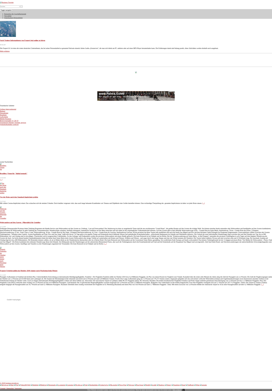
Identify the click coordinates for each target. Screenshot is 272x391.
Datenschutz (10, 388)
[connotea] (69, 385)
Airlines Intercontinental (8, 109)
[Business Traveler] (7, 2)
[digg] (11, 385)
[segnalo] (203, 385)
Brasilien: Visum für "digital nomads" (13, 173)
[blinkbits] (34, 385)
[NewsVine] (122, 385)
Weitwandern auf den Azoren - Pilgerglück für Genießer (20, 222)
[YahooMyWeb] (24, 385)
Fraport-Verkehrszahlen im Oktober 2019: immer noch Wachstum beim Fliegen (28, 271)
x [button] (183, 390)
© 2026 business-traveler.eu (9, 383)
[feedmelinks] (93, 385)
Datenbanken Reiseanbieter (13, 18)
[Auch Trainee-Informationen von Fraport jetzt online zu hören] (8, 36)
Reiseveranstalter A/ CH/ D (9, 121)
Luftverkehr (4, 117)
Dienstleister (4, 113)
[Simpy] (168, 385)
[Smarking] (176, 385)
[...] (1, 179)
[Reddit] (147, 385)
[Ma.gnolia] (113, 385)
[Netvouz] (130, 385)
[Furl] (16, 385)
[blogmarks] (51, 385)
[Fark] (85, 385)
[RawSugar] (139, 385)
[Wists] (197, 385)
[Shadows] (161, 385)
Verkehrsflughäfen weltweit (9, 124)
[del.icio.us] (4, 385)
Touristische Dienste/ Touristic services (13, 123)
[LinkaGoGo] (103, 385)
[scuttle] (153, 385)
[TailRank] (190, 385)
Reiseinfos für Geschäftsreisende (15, 14)
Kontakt (2, 388)
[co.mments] (60, 385)
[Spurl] (183, 385)
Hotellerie (3, 115)
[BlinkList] (43, 385)
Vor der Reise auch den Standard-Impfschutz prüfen (19, 197)
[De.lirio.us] (78, 385)
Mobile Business (5, 119)
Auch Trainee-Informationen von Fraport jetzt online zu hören (22, 40)
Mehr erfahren (176, 390)
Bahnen (2, 111)
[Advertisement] (136, 60)
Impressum (18, 388)
